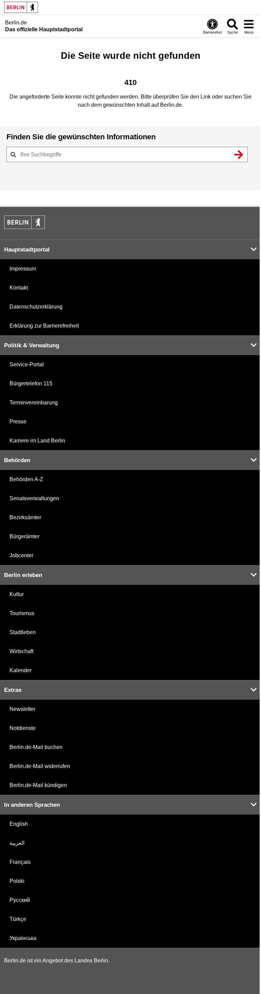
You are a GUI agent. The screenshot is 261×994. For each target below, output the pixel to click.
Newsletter (22, 709)
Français (20, 862)
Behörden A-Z (26, 479)
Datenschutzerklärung (36, 307)
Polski (17, 881)
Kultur (17, 594)
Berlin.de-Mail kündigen (38, 785)
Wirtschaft (21, 651)
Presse (18, 421)
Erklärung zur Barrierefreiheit (44, 326)
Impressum (23, 269)
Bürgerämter (24, 536)
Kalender (21, 670)
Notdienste (23, 728)
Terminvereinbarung (34, 402)
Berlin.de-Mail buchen (36, 747)
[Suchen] (238, 154)
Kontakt (19, 288)
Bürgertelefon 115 (31, 383)
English (19, 824)
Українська (23, 938)
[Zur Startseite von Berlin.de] (24, 227)
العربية (17, 843)
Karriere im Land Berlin (37, 440)
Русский (20, 900)
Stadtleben (23, 632)
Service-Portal (27, 364)
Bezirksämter (25, 517)
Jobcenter (21, 555)
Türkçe (18, 919)
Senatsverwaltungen (34, 498)
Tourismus (22, 613)
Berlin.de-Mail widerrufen (40, 766)
